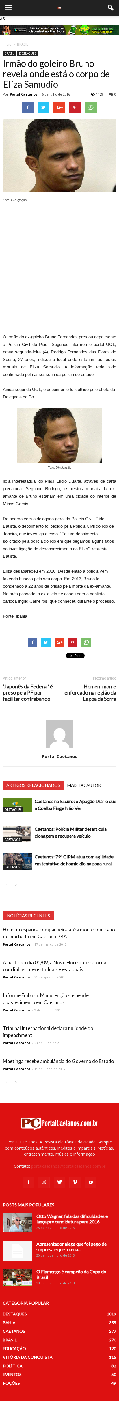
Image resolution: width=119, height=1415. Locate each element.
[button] (111, 8)
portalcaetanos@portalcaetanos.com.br (68, 1166)
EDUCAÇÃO (14, 1348)
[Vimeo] (75, 1182)
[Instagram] (44, 1182)
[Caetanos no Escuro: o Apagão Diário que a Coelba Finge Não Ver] (17, 805)
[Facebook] (28, 1182)
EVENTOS (12, 1374)
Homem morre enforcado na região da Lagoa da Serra (90, 693)
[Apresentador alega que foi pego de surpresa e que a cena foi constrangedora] (17, 1251)
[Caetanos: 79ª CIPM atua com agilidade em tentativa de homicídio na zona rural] (17, 861)
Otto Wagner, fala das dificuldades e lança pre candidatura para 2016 (72, 1218)
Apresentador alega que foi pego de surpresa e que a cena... (71, 1246)
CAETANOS (12, 840)
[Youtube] (90, 1182)
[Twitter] (59, 1182)
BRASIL (9, 53)
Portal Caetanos (23, 94)
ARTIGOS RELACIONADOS (33, 785)
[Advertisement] (59, 269)
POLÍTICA (13, 1365)
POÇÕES (11, 1383)
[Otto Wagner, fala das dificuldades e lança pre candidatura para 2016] (17, 1222)
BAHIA (9, 1322)
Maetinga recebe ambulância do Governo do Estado (58, 1061)
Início (7, 44)
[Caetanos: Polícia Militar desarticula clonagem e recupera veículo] (17, 834)
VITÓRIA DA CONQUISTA (28, 1357)
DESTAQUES (27, 53)
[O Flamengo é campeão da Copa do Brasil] (17, 1278)
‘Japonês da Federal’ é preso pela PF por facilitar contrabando (28, 693)
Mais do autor (84, 785)
